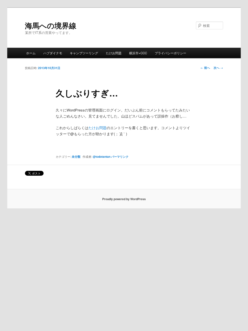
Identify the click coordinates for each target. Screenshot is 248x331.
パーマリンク (120, 156)
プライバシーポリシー (170, 53)
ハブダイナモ (52, 53)
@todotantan (101, 156)
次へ (218, 67)
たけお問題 (114, 53)
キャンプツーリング (84, 53)
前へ (205, 67)
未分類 (76, 156)
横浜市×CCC (138, 53)
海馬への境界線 (50, 25)
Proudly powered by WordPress (124, 199)
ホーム (31, 53)
